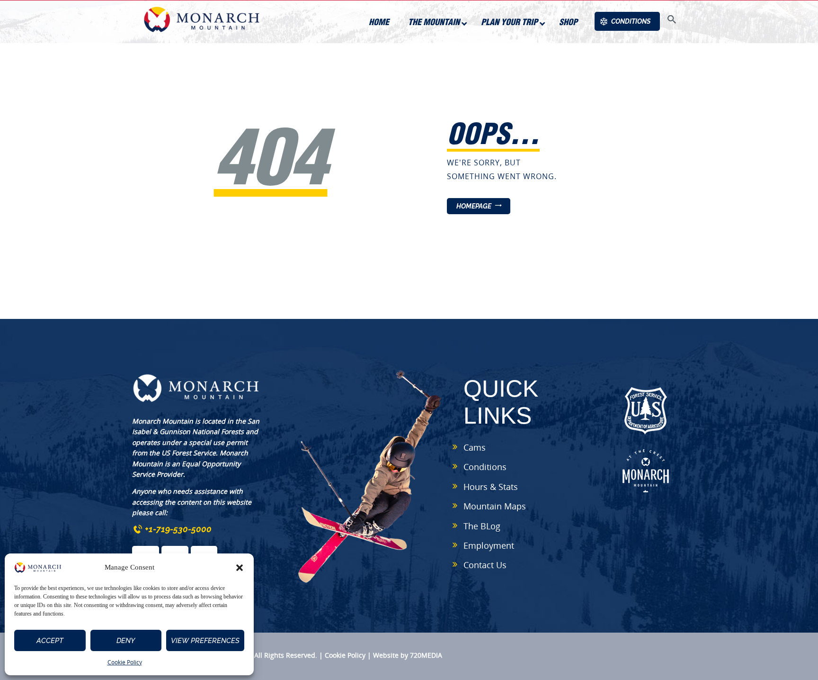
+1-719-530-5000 (178, 529)
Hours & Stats (490, 486)
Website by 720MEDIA (407, 655)
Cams (474, 447)
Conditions (485, 466)
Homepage (473, 206)
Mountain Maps (494, 506)
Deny (125, 640)
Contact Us (485, 565)
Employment (488, 545)
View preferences (205, 640)
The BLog (481, 526)
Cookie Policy (124, 662)
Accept (49, 640)
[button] (239, 567)
